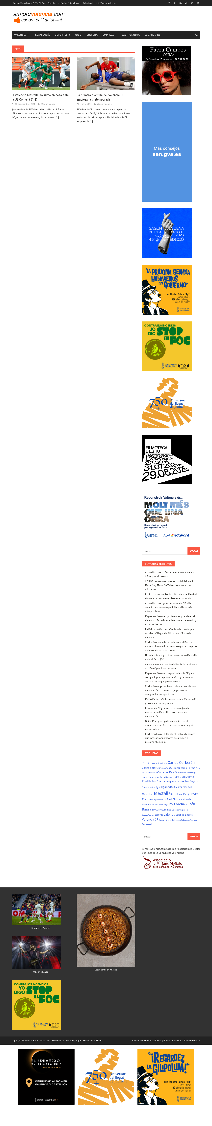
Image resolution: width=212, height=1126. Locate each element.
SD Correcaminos (161, 809)
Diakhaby (185, 772)
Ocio (78, 34)
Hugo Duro (179, 777)
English (63, 3)
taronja (159, 814)
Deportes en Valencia (40, 928)
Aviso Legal (88, 3)
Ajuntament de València (157, 763)
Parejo (186, 794)
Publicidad (75, 3)
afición (145, 763)
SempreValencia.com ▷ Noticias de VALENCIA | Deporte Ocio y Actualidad (65, 1040)
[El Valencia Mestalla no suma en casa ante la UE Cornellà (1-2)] (41, 72)
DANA (177, 772)
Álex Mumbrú (147, 824)
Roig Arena (177, 804)
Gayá (162, 776)
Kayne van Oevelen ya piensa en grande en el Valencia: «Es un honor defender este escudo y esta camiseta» (170, 620)
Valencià (20, 34)
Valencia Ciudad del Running (170, 820)
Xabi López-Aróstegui (189, 820)
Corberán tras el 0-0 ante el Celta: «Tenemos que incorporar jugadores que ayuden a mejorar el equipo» (170, 737)
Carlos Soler (149, 768)
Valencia (169, 814)
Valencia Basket (184, 814)
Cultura (92, 34)
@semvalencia (48, 103)
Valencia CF (150, 819)
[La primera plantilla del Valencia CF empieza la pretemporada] (106, 72)
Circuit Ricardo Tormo (182, 767)
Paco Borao (177, 794)
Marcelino (147, 794)
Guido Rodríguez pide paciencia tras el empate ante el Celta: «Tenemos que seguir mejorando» (169, 725)
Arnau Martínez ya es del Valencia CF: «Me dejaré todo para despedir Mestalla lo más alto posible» (168, 607)
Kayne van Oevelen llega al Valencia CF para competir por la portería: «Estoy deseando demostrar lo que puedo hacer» (169, 677)
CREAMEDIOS (193, 1040)
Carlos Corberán (181, 762)
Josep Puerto (172, 781)
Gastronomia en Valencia (106, 969)
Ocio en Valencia (40, 971)
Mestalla (162, 793)
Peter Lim (162, 799)
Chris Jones (163, 767)
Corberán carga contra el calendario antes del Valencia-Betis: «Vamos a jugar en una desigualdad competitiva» (171, 690)
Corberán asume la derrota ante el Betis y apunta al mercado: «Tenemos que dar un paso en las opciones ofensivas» (171, 646)
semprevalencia (153, 1040)
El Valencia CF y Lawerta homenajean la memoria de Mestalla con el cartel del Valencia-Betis (167, 712)
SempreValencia (148, 815)
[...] (57, 117)
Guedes (168, 777)
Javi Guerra (158, 781)
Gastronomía (131, 34)
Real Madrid (156, 805)
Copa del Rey (165, 772)
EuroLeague (154, 777)
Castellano (52, 3)
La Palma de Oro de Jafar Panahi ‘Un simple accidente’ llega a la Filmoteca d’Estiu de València (169, 633)
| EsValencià (42, 34)
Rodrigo (164, 804)
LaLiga (154, 786)
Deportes (61, 34)
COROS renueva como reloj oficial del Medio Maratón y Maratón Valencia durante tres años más (169, 585)
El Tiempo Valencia (106, 3)
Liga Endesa (168, 787)
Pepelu (156, 799)
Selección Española (180, 810)
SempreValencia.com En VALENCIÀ (29, 3)
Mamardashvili (183, 786)
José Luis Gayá (187, 781)
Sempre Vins (152, 34)
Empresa (108, 34)
